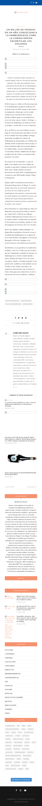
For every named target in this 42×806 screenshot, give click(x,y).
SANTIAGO (9, 762)
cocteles (26, 735)
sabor (19, 759)
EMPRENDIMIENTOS (12, 674)
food (34, 742)
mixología (25, 749)
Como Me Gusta (22, 323)
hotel (27, 745)
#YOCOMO (9, 650)
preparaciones (20, 752)
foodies (8, 745)
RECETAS (8, 701)
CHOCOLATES (10, 662)
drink (27, 739)
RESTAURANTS (10, 705)
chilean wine (28, 732)
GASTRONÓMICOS (12, 678)
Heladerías (8, 686)
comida (8, 739)
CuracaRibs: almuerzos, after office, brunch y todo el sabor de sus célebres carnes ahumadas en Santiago (27, 619)
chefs (14, 732)
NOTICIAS (21, 26)
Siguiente (32, 487)
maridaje (17, 749)
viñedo (20, 768)
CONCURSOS (10, 666)
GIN (6, 682)
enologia (9, 742)
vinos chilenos (11, 768)
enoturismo (18, 742)
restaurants (10, 759)
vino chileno (15, 765)
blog (29, 725)
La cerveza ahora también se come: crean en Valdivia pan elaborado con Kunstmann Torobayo (20, 404)
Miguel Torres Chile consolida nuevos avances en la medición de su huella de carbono (26, 597)
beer (23, 725)
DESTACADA (9, 670)
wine (27, 768)
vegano (24, 762)
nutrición (9, 752)
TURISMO (8, 709)
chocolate (9, 735)
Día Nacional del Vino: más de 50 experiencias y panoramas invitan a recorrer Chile (26, 608)
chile (20, 732)
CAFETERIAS (9, 654)
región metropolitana (13, 755)
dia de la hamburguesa (13, 304)
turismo (17, 762)
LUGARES (8, 689)
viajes (32, 762)
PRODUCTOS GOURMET (14, 697)
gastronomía (18, 745)
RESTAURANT (27, 755)
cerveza (30, 729)
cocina (17, 735)
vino (7, 765)
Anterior (9, 487)
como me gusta (26, 300)
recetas (30, 752)
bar (18, 725)
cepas (23, 729)
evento (27, 742)
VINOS (7, 713)
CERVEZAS (9, 658)
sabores (26, 759)
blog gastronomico (12, 300)
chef (7, 732)
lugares (8, 749)
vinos (24, 765)
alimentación (10, 725)
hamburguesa (27, 304)
